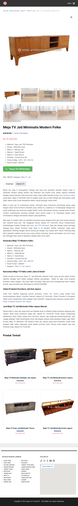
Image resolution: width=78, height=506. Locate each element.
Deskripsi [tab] (9, 184)
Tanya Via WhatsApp (19, 169)
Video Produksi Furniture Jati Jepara (17, 301)
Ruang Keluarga (14, 11)
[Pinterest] (54, 461)
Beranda (5, 11)
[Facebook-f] (47, 461)
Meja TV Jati (31, 11)
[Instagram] (44, 461)
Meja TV (23, 11)
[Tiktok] (41, 461)
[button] (71, 17)
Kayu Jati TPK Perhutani (39, 225)
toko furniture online (67, 195)
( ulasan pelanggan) (20, 133)
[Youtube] (50, 461)
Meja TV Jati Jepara (22, 266)
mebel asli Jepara (51, 294)
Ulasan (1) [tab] (20, 184)
